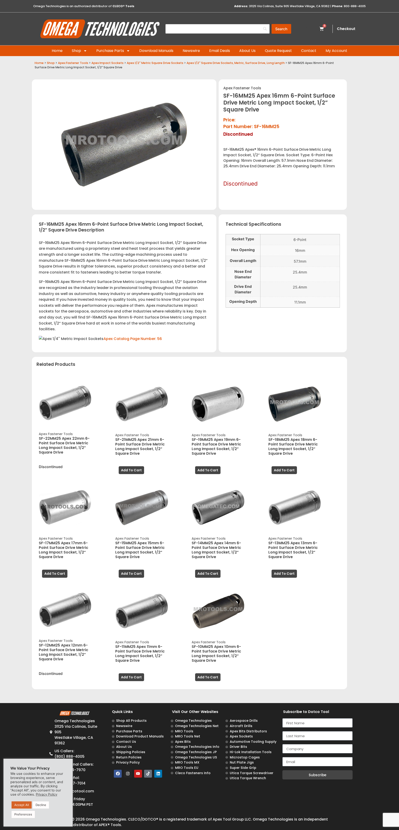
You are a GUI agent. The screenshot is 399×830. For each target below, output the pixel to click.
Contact (308, 50)
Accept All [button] (21, 805)
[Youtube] (138, 774)
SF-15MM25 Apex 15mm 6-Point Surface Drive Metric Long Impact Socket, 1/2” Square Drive (140, 549)
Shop (76, 50)
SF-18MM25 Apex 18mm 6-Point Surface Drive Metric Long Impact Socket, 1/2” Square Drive (293, 446)
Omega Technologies (106, 819)
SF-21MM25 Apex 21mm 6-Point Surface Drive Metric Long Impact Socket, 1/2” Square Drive (140, 446)
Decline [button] (41, 805)
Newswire (191, 50)
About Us (247, 50)
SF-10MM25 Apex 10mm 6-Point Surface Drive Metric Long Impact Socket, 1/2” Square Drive (216, 653)
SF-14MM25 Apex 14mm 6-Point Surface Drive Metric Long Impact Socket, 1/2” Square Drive (216, 549)
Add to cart (131, 470)
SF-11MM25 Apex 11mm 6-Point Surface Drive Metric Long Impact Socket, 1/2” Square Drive (140, 653)
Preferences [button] (23, 814)
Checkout (346, 28)
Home (57, 50)
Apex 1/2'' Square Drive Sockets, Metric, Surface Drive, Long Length (236, 63)
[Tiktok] (148, 774)
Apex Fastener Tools (73, 63)
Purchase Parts (110, 50)
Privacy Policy (46, 794)
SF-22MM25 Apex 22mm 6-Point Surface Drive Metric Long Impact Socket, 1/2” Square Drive (64, 445)
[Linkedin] (158, 774)
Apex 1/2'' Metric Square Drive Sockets (155, 63)
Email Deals (219, 50)
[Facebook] (118, 774)
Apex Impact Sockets (107, 63)
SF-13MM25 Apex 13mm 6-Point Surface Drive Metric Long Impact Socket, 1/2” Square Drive (293, 549)
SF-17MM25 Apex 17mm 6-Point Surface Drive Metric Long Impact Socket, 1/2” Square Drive (63, 549)
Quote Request (278, 50)
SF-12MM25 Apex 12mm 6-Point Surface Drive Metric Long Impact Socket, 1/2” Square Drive (63, 652)
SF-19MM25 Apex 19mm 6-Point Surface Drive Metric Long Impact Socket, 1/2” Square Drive (216, 446)
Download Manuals (156, 50)
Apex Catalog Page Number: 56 (132, 338)
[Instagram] (128, 774)
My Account (336, 50)
